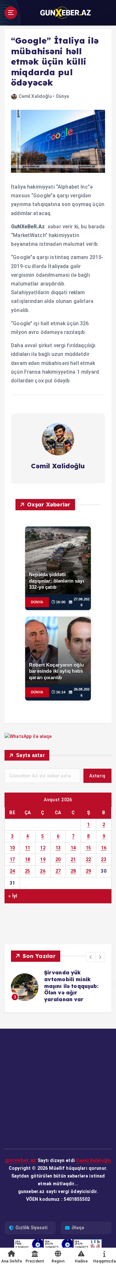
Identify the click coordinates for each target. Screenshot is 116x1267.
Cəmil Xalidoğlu (35, 96)
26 (42, 871)
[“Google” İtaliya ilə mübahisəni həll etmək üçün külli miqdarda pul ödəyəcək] (58, 141)
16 (103, 847)
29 (88, 871)
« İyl (12, 895)
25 (27, 871)
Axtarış (97, 775)
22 (88, 859)
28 (73, 871)
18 (27, 859)
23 (103, 859)
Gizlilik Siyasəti (31, 1224)
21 (73, 859)
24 (12, 871)
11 (27, 847)
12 (42, 847)
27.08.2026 (82, 602)
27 (58, 871)
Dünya (62, 96)
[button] (91, 957)
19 (42, 859)
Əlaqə (78, 1224)
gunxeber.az (20, 1156)
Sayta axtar (30, 755)
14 (73, 847)
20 (58, 859)
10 (12, 847)
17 (12, 859)
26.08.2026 (82, 692)
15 (88, 847)
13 (58, 847)
